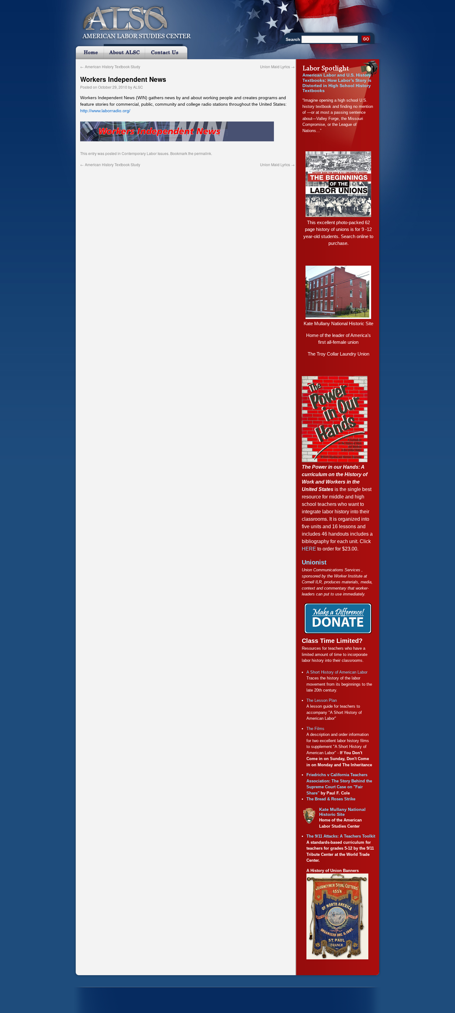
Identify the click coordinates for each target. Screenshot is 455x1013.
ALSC (138, 87)
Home (89, 51)
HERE (309, 548)
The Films (315, 728)
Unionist (314, 562)
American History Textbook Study (110, 66)
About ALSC (124, 51)
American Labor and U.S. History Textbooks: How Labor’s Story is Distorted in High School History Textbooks (336, 83)
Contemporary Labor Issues (145, 153)
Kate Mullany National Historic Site (338, 323)
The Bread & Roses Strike (330, 799)
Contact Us (167, 51)
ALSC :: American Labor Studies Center (133, 20)
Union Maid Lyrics (277, 66)
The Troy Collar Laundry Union (338, 353)
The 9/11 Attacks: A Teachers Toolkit (340, 836)
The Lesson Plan (321, 700)
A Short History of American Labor (336, 672)
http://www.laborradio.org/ (105, 110)
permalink (202, 153)
